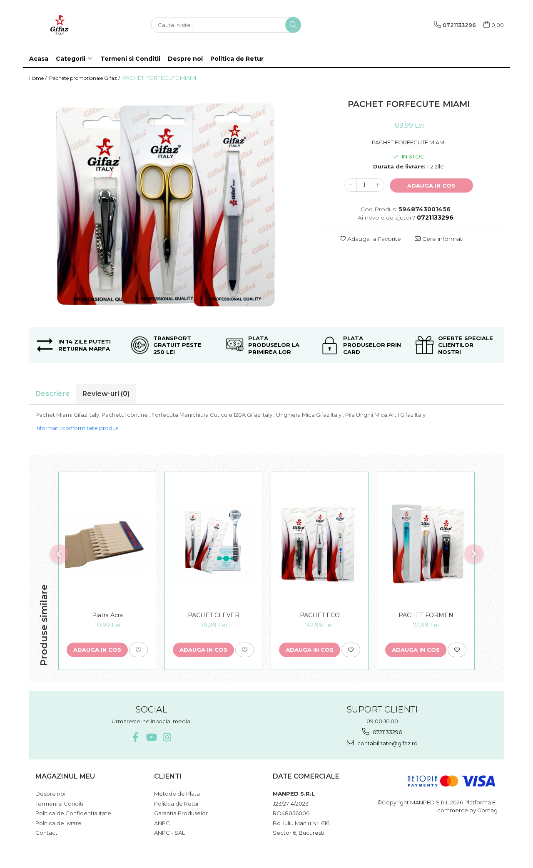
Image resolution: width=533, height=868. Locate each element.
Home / (38, 78)
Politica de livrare (58, 823)
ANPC (162, 823)
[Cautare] (293, 25)
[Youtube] (151, 737)
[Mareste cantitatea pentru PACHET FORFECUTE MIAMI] (378, 185)
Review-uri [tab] (106, 394)
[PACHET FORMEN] (426, 544)
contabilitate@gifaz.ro (387, 743)
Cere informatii (443, 238)
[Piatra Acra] (107, 544)
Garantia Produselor (181, 813)
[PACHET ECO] (319, 544)
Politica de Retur (237, 58)
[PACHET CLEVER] (213, 544)
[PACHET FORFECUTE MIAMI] (165, 204)
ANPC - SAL (169, 832)
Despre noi (185, 58)
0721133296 (386, 732)
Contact (46, 832)
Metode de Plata (177, 793)
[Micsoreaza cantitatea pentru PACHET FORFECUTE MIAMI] (350, 185)
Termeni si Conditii (130, 58)
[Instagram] (166, 737)
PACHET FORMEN (426, 615)
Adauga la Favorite (373, 238)
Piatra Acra (107, 615)
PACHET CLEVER (213, 615)
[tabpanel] (165, 204)
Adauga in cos (431, 185)
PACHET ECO (320, 615)
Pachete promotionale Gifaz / (85, 78)
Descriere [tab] (52, 394)
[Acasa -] (70, 25)
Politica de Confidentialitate (73, 813)
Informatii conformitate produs (76, 428)
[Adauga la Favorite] (138, 650)
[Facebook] (135, 737)
